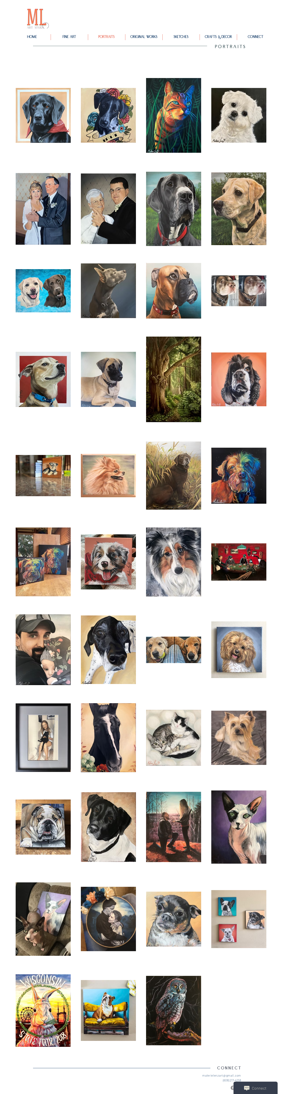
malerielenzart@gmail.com (221, 1075)
